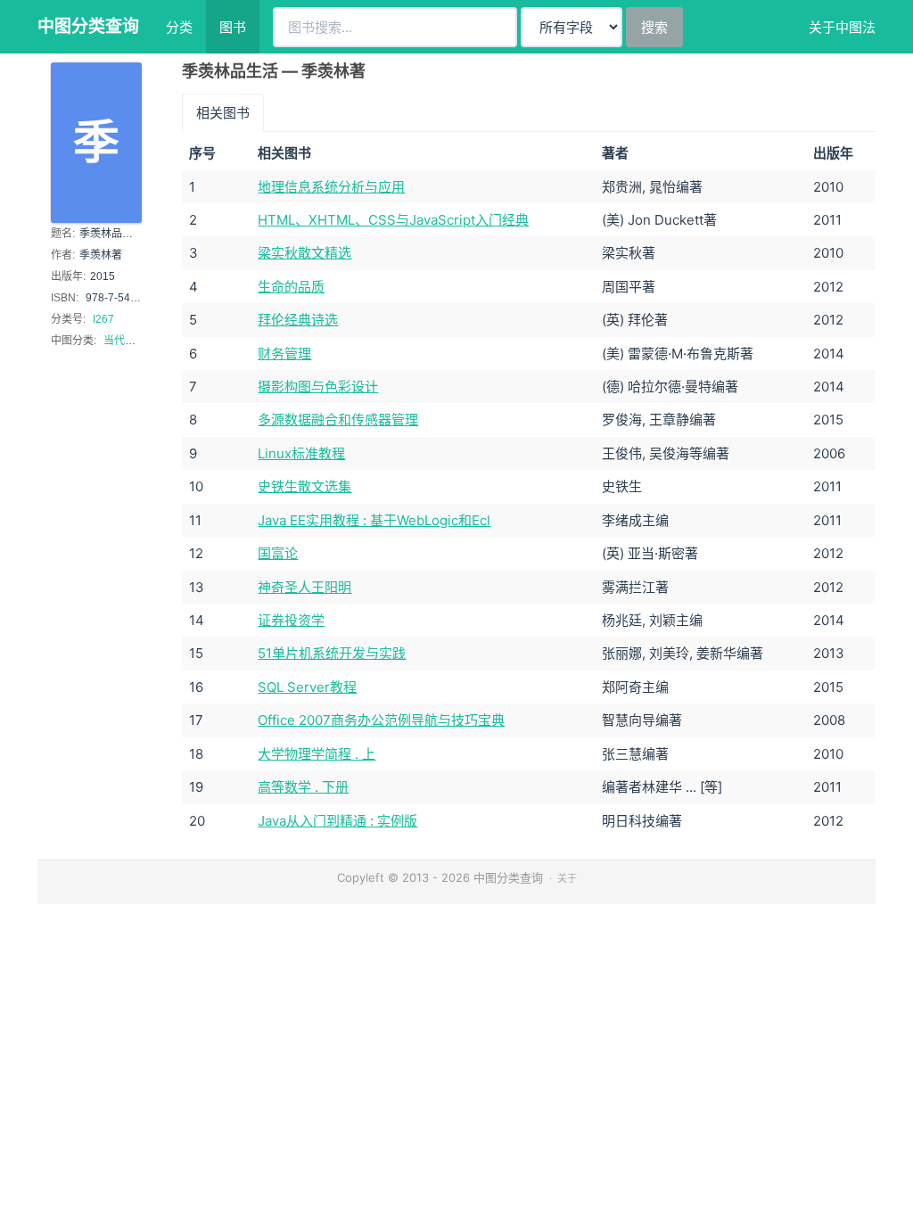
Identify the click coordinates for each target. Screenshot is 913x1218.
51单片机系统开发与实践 (332, 653)
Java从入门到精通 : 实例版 (337, 820)
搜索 (654, 27)
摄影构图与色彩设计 (318, 386)
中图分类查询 (88, 26)
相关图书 (223, 112)
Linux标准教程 (301, 453)
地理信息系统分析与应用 (331, 186)
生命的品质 (291, 286)
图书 (232, 27)
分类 (179, 27)
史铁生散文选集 (304, 486)
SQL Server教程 (307, 687)
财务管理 (284, 353)
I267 (103, 319)
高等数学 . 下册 (303, 786)
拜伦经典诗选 (298, 319)
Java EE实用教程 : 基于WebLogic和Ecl (374, 520)
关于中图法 (842, 27)
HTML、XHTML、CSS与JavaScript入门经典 (393, 219)
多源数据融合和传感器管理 (338, 419)
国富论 (278, 553)
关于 (567, 878)
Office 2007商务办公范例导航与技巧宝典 (381, 720)
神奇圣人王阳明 (304, 587)
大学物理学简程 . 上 (316, 753)
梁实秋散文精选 (304, 252)
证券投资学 (291, 620)
